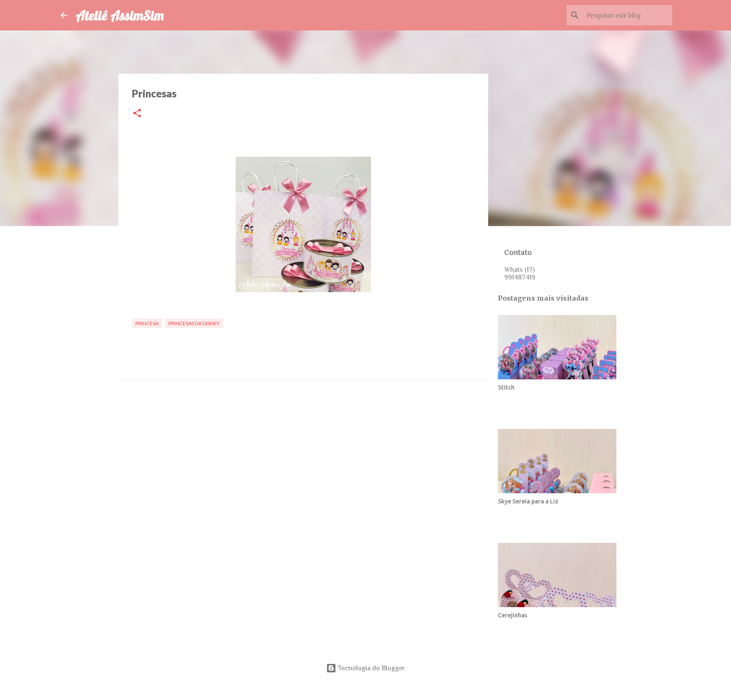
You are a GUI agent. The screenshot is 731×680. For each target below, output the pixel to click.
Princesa (147, 323)
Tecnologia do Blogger (370, 668)
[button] (137, 113)
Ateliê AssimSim (120, 15)
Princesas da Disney (194, 323)
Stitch (506, 387)
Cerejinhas (512, 615)
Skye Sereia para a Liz (528, 501)
